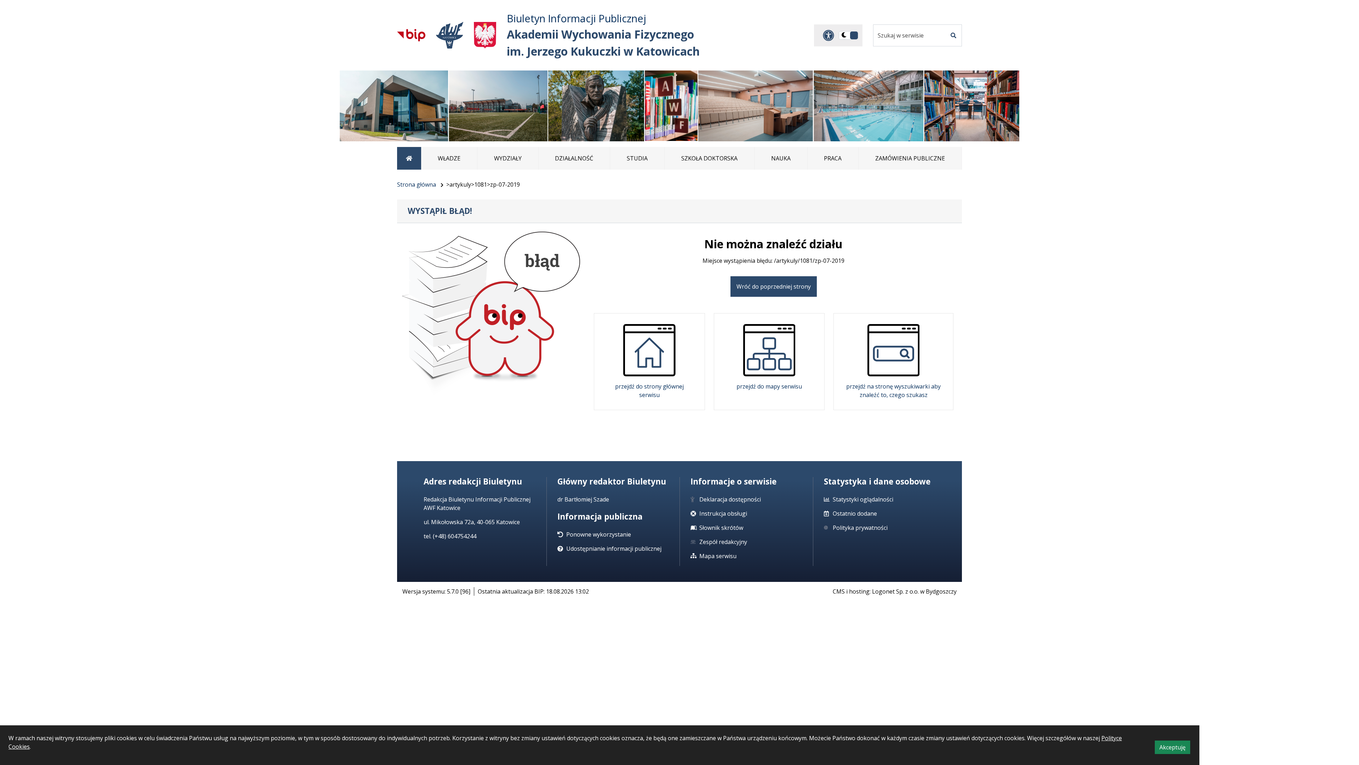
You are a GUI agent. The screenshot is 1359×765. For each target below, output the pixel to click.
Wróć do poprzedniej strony (773, 286)
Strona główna (416, 184)
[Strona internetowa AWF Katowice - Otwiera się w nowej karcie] (449, 35)
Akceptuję (1174, 748)
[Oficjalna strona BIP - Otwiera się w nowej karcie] (411, 35)
